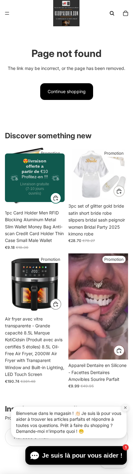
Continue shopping (67, 91)
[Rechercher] (112, 13)
